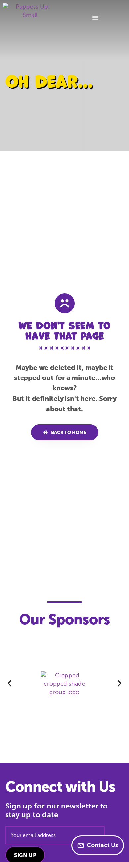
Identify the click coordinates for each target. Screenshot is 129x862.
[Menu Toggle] (95, 17)
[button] (9, 683)
